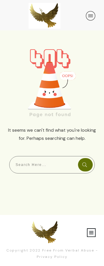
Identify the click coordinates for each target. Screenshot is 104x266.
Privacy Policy (52, 256)
